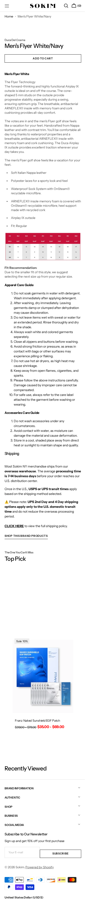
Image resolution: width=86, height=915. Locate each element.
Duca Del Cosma (15, 40)
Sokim (20, 871)
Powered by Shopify (39, 871)
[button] (63, 6)
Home (9, 16)
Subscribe (58, 858)
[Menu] (7, 6)
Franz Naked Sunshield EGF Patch (37, 727)
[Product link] (41, 695)
